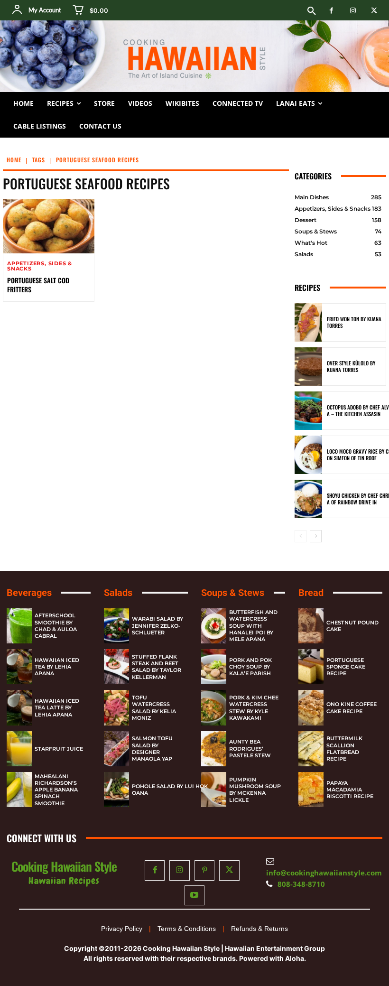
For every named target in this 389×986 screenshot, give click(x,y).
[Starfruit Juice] (19, 748)
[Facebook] (331, 10)
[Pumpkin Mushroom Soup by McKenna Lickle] (213, 789)
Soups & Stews (232, 592)
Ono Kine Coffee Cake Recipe (351, 707)
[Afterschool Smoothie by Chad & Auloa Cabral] (19, 625)
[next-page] (316, 536)
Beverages (29, 592)
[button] (311, 11)
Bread (311, 592)
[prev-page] (300, 536)
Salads (118, 592)
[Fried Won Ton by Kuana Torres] (308, 322)
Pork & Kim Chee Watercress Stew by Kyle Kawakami (253, 707)
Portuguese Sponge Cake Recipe (345, 667)
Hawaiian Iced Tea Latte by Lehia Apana (57, 708)
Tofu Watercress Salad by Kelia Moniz (154, 707)
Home (14, 160)
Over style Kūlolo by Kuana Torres (351, 366)
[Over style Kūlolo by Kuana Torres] (308, 366)
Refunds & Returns (259, 928)
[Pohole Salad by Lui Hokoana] (116, 789)
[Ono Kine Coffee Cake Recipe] (311, 707)
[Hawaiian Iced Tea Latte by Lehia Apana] (19, 707)
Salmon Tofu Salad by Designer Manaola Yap (152, 748)
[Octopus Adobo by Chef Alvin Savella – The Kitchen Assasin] (308, 410)
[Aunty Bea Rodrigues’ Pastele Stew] (213, 748)
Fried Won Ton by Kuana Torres (354, 322)
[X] (374, 10)
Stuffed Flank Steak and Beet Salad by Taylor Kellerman (156, 666)
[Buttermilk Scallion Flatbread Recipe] (311, 748)
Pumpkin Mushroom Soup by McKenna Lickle (255, 789)
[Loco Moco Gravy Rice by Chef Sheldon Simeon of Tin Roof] (308, 455)
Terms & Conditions (186, 928)
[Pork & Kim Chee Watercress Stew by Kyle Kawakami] (213, 707)
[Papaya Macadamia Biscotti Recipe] (311, 789)
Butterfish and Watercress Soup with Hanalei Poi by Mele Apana (253, 625)
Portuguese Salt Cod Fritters (38, 284)
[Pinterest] (204, 870)
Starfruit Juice (59, 748)
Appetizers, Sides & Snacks (39, 266)
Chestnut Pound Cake (352, 626)
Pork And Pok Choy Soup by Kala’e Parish (250, 667)
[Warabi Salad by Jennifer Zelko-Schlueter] (116, 625)
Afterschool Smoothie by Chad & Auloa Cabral (56, 625)
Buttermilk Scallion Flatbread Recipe (344, 748)
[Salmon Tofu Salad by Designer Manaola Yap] (116, 748)
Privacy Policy (121, 928)
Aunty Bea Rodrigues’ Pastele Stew (250, 748)
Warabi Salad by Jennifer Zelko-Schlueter (157, 625)
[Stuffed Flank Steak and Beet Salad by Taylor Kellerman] (116, 666)
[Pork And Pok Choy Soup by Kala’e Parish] (213, 666)
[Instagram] (352, 10)
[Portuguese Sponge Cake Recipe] (311, 666)
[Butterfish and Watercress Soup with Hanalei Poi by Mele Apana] (213, 625)
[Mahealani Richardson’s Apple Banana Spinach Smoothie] (19, 789)
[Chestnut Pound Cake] (311, 625)
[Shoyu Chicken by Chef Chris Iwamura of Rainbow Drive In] (308, 499)
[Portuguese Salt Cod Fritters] (48, 226)
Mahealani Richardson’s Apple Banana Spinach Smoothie (56, 790)
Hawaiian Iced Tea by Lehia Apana (57, 667)
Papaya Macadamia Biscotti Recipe (349, 790)
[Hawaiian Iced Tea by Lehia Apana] (19, 666)
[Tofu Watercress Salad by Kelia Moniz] (116, 707)
